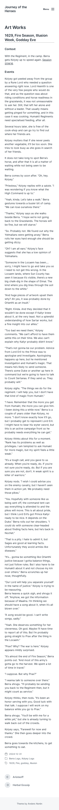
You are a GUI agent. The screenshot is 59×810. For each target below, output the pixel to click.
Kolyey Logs (28, 758)
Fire (18, 763)
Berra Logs (14, 758)
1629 (11, 763)
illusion (33, 763)
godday (25, 763)
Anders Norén (35, 803)
